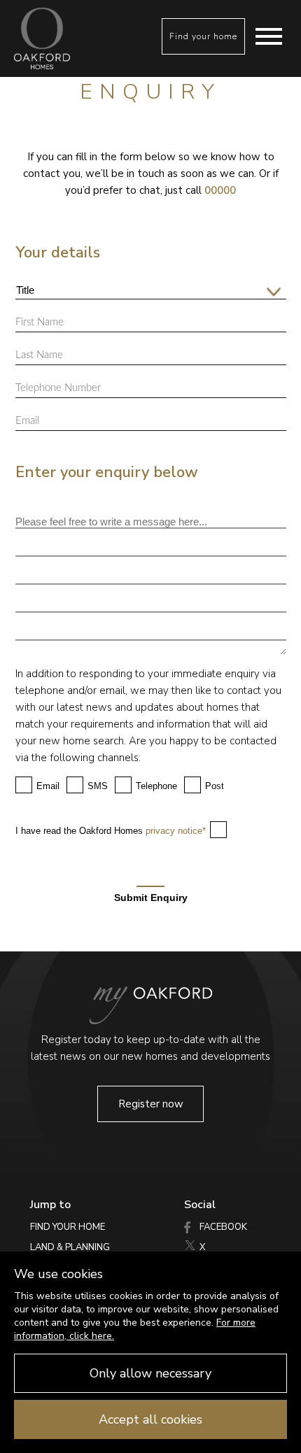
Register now (150, 1104)
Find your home (203, 36)
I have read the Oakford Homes (110, 830)
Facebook (222, 1227)
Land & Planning (70, 1247)
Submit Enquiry (151, 897)
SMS (98, 786)
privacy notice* (176, 830)
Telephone (156, 786)
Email (47, 786)
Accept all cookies (150, 1419)
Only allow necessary (150, 1373)
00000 (220, 190)
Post (214, 786)
